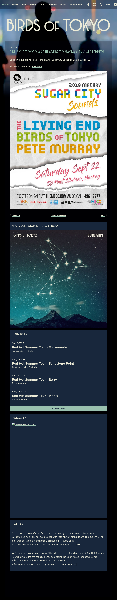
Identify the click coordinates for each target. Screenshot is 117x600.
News (15, 4)
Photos (33, 4)
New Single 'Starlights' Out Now (35, 226)
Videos (53, 4)
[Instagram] (94, 4)
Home (5, 4)
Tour (43, 4)
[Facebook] (88, 4)
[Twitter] (101, 4)
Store (63, 4)
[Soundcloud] (108, 4)
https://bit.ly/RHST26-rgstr (52, 560)
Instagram (19, 418)
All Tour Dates (58, 408)
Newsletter (76, 4)
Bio (24, 4)
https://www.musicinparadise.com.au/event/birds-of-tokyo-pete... (44, 544)
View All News (58, 215)
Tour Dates (20, 334)
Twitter (17, 524)
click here (37, 66)
